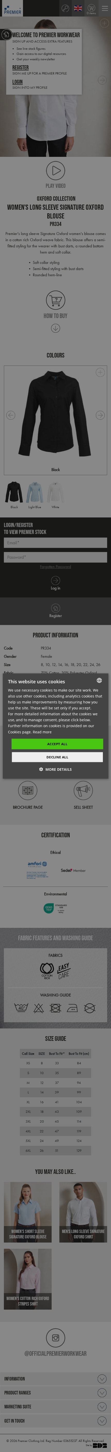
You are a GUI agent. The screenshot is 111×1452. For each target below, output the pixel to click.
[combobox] (99, 680)
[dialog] (55, 726)
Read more (42, 731)
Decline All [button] (57, 757)
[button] (55, 769)
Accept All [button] (57, 743)
